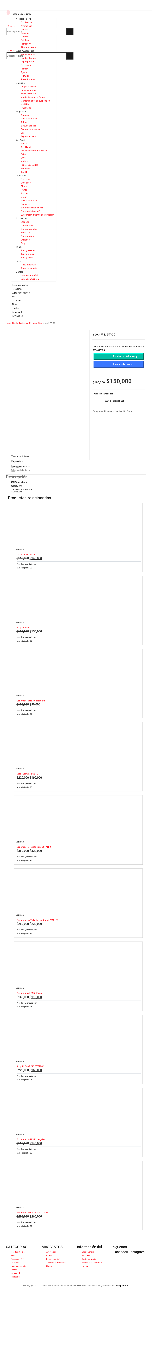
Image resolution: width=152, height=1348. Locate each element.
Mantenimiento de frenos (33, 97)
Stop (23, 243)
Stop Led (25, 222)
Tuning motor (27, 257)
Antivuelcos (26, 26)
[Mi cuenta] (15, 39)
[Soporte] (9, 39)
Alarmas (25, 115)
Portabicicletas (28, 79)
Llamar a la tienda (123, 364)
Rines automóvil (28, 265)
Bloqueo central (28, 126)
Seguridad (21, 111)
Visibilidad (25, 104)
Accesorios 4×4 (17, 1259)
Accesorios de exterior (56, 1262)
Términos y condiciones (92, 1262)
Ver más (20, 549)
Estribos (25, 40)
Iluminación (21, 218)
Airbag (24, 122)
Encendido (26, 183)
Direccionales (27, 236)
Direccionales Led (29, 229)
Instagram (137, 1252)
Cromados (26, 65)
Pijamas (24, 72)
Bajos (23, 154)
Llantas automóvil (29, 275)
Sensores (25, 204)
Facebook (120, 1252)
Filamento (109, 411)
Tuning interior (28, 254)
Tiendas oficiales (20, 285)
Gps (22, 133)
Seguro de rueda (28, 136)
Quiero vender (88, 1252)
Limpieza (20, 83)
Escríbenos (87, 1255)
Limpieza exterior (29, 86)
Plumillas (25, 76)
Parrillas (24, 69)
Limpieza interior (29, 90)
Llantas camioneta (30, 279)
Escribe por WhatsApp (125, 356)
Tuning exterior (28, 250)
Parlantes (25, 168)
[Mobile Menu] (8, 12)
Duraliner (25, 36)
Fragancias (26, 108)
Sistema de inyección (31, 211)
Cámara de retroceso (31, 129)
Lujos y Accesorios (25, 51)
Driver (23, 158)
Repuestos (21, 175)
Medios (24, 161)
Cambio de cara (28, 58)
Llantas (19, 272)
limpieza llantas (28, 93)
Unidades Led (27, 225)
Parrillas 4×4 (26, 44)
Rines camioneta (29, 268)
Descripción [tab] (16, 467)
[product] (78, 525)
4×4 (13, 296)
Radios (24, 143)
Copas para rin (27, 61)
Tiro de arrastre (28, 47)
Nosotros (86, 1266)
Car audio (16, 300)
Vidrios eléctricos (29, 118)
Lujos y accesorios (21, 293)
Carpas (24, 29)
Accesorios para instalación (34, 150)
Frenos (24, 190)
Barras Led (26, 232)
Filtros (24, 186)
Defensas (25, 33)
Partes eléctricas (29, 200)
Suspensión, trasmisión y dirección (37, 215)
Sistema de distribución (32, 208)
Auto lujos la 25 (114, 400)
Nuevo (49, 1266)
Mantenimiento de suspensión (35, 101)
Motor (24, 197)
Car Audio (20, 140)
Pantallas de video (29, 165)
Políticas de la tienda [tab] (20, 470)
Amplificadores (28, 147)
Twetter (25, 172)
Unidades (25, 240)
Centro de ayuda (89, 1259)
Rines (18, 261)
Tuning (19, 247)
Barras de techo (28, 54)
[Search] (69, 31)
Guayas (24, 193)
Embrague (26, 179)
